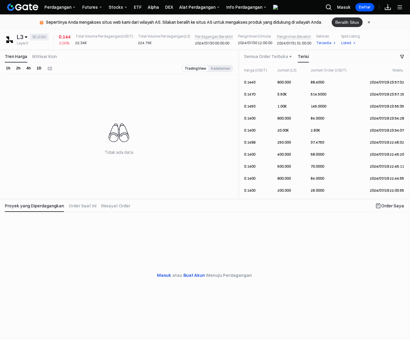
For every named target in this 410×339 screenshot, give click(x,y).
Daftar (365, 7)
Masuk (344, 7)
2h (18, 68)
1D (39, 68)
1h (8, 68)
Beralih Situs (347, 22)
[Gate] (22, 7)
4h (28, 68)
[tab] (17, 56)
